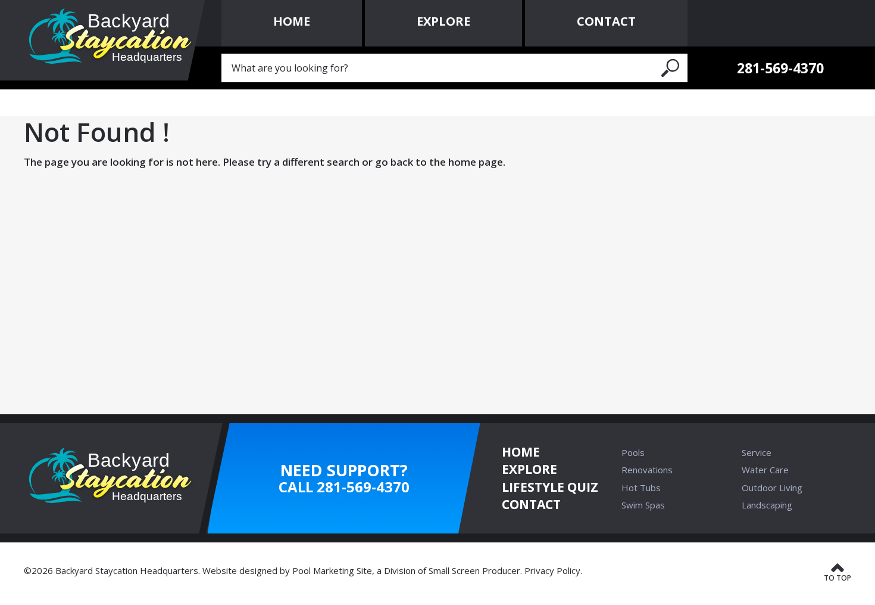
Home (521, 451)
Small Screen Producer (474, 570)
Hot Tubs (641, 488)
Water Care (765, 470)
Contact (531, 504)
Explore (529, 469)
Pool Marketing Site (332, 570)
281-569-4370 (780, 68)
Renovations (647, 470)
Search (670, 68)
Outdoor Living (772, 488)
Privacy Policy (552, 570)
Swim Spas (643, 505)
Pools (633, 452)
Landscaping (767, 505)
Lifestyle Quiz (550, 487)
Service (756, 452)
